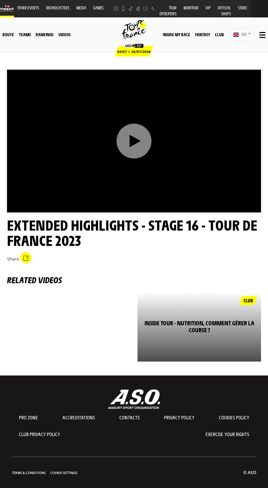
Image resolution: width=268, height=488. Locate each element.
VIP (208, 7)
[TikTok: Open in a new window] (130, 8)
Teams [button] (25, 34)
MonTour (191, 7)
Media (81, 7)
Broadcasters (57, 7)
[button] (241, 34)
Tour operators (168, 10)
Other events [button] (28, 7)
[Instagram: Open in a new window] (116, 8)
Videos (64, 34)
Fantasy (202, 34)
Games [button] (98, 7)
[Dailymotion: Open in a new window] (138, 8)
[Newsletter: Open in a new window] (145, 8)
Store (242, 7)
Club (219, 34)
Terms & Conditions (29, 473)
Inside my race (176, 34)
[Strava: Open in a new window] (152, 8)
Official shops (224, 10)
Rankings (44, 34)
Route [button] (8, 34)
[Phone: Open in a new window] (123, 8)
